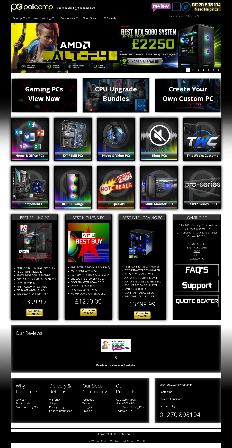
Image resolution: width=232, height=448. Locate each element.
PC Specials (116, 204)
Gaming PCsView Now (44, 94)
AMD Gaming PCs (126, 399)
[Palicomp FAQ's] (197, 270)
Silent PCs (159, 155)
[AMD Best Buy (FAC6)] (88, 311)
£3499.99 (142, 304)
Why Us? (20, 399)
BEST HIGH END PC (88, 217)
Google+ (87, 407)
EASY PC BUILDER (197, 247)
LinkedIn (87, 410)
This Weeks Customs (202, 155)
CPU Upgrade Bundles (116, 94)
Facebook (88, 399)
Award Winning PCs (27, 407)
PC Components (29, 204)
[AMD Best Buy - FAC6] (88, 242)
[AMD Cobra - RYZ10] (34, 242)
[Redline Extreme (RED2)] (142, 242)
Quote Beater (64, 8)
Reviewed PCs (124, 410)
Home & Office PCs (29, 155)
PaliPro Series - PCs (202, 204)
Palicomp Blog (167, 406)
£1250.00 (88, 301)
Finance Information (60, 410)
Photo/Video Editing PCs (130, 407)
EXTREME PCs (72, 155)
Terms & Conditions (171, 399)
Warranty (54, 399)
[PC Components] (30, 188)
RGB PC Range (73, 204)
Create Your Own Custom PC (188, 94)
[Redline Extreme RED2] (142, 314)
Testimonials (23, 403)
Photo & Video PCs (116, 155)
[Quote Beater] (197, 301)
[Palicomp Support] (197, 285)
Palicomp (186, 384)
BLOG (197, 251)
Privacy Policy (56, 407)
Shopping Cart (86, 8)
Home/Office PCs (126, 403)
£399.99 (34, 302)
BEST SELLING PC (34, 217)
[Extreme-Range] (73, 139)
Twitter (86, 403)
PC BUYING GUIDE (197, 243)
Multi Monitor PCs (159, 204)
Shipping (54, 403)
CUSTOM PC (197, 258)
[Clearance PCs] (202, 188)
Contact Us (166, 391)
